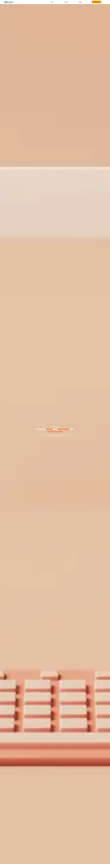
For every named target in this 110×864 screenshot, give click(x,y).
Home (51, 2)
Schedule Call (96, 2)
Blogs (80, 2)
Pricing (66, 2)
